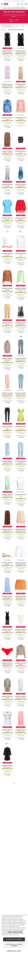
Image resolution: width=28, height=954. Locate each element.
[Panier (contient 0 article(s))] (25, 4)
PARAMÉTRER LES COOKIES (14, 951)
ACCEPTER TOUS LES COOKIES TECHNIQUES (14, 945)
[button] (14, 783)
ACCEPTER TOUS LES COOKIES (14, 939)
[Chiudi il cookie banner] (26, 914)
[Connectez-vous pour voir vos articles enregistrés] (22, 4)
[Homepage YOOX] (6, 4)
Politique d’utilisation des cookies (15, 932)
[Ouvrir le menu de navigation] (2, 4)
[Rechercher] (18, 4)
